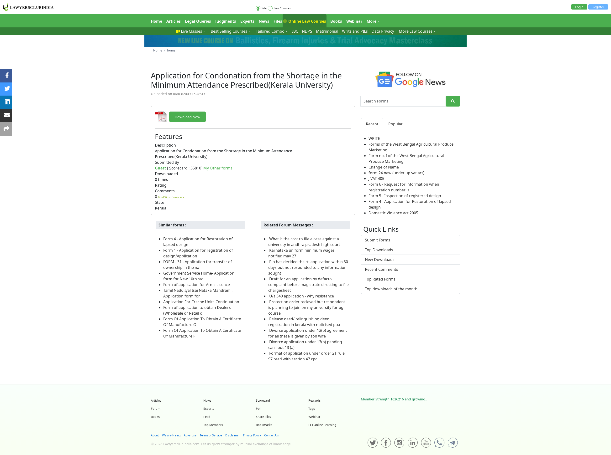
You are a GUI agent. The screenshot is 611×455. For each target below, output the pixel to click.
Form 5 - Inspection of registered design (405, 195)
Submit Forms (377, 240)
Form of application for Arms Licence (196, 284)
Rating (161, 185)
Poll (258, 408)
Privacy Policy (252, 435)
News (264, 21)
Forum (155, 408)
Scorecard (263, 400)
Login (579, 7)
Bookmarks (264, 425)
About (155, 435)
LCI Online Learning (322, 425)
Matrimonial (327, 31)
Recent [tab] (372, 124)
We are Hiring (171, 435)
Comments (165, 191)
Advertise (190, 435)
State (159, 202)
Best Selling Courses (229, 31)
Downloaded (166, 173)
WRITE (374, 138)
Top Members (213, 425)
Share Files (263, 416)
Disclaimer (232, 435)
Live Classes (191, 31)
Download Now (187, 116)
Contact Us (271, 435)
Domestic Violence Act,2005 (393, 212)
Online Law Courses (306, 21)
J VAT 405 (376, 178)
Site (264, 8)
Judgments (225, 21)
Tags (311, 408)
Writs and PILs (355, 31)
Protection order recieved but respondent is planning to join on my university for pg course (306, 307)
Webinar (354, 21)
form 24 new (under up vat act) (396, 172)
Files (278, 21)
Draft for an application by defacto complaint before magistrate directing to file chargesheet (308, 284)
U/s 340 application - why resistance (301, 296)
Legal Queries (198, 21)
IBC (295, 31)
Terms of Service (211, 435)
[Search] (453, 101)
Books (336, 21)
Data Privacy (383, 31)
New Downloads (380, 259)
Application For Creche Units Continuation (201, 301)
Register (598, 7)
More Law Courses (415, 31)
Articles (173, 21)
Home (156, 21)
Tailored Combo (270, 31)
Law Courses (282, 8)
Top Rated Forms (380, 279)
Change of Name (384, 167)
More (371, 21)
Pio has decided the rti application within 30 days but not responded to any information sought (308, 267)
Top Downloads (379, 249)
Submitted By (167, 162)
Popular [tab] (395, 124)
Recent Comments (381, 269)
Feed (206, 416)
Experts (247, 21)
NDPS (307, 31)
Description (165, 145)
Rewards (314, 400)
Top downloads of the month (391, 288)
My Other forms (217, 168)
